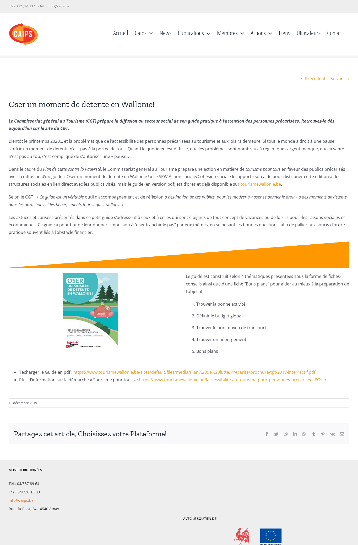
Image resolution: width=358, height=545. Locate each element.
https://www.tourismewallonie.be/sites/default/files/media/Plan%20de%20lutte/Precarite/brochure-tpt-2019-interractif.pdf (194, 372)
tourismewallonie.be (261, 184)
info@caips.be (59, 6)
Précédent (315, 78)
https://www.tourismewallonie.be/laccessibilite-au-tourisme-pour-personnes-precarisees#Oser (233, 380)
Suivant (337, 78)
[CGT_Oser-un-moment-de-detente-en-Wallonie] (90, 275)
